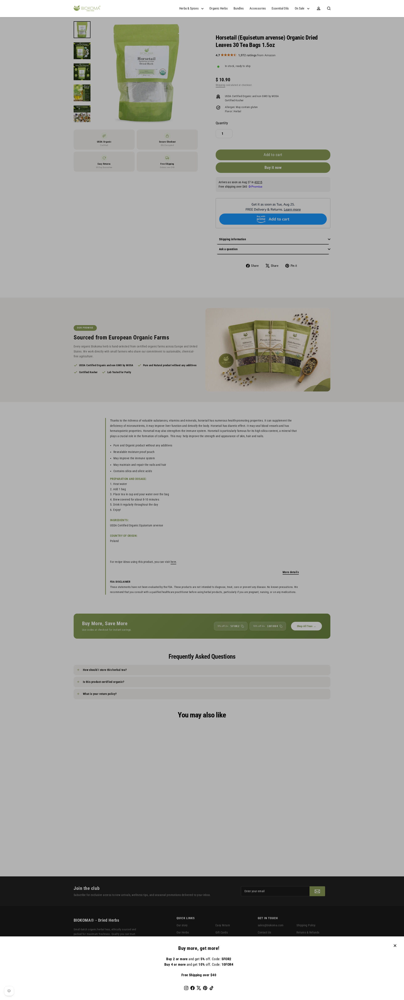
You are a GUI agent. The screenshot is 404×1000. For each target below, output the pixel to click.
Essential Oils (280, 8)
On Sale (300, 8)
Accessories (258, 8)
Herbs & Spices (189, 8)
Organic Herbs (218, 8)
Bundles (239, 8)
